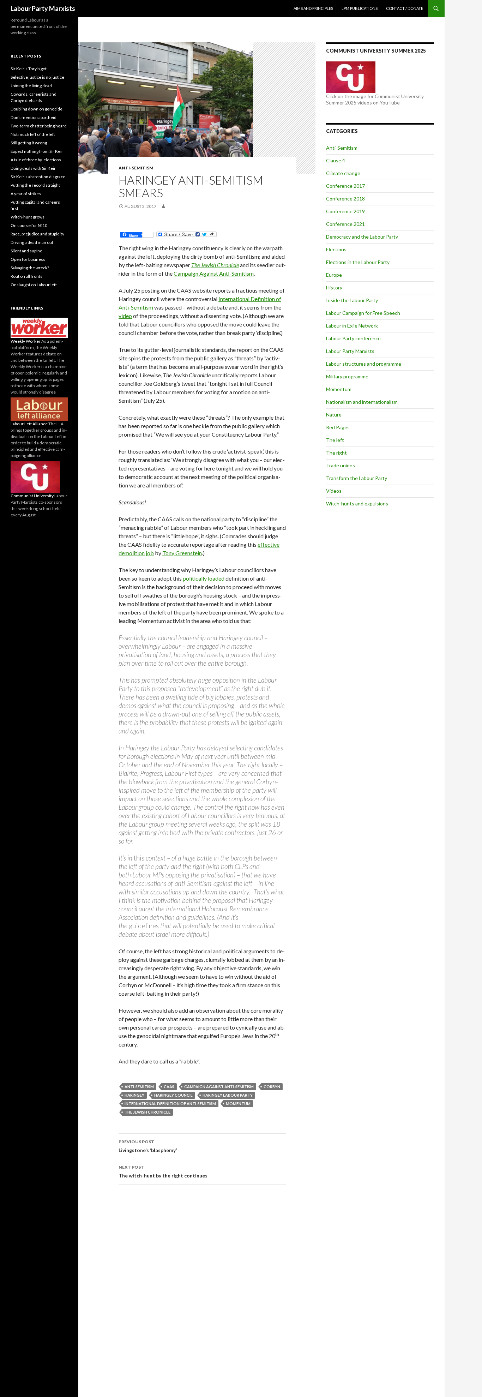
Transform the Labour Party (356, 478)
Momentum (238, 1103)
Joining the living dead (31, 85)
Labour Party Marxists (43, 8)
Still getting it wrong (29, 142)
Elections (336, 249)
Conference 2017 (345, 186)
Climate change (343, 173)
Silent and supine (26, 250)
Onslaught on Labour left (34, 284)
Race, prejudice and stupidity (37, 233)
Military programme (347, 376)
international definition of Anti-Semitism (170, 1103)
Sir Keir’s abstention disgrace (38, 176)
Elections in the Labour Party (358, 262)
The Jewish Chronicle (215, 265)
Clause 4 (335, 160)
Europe (334, 275)
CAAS (169, 1086)
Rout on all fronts (26, 276)
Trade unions (340, 465)
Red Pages (338, 427)
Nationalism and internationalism (362, 402)
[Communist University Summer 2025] (350, 77)
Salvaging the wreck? (30, 267)
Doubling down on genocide (36, 109)
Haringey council (173, 1095)
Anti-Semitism (136, 167)
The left (335, 440)
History (334, 287)
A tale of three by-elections (36, 159)
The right (336, 453)
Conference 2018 (345, 199)
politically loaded (203, 578)
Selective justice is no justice (37, 77)
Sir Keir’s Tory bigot (29, 68)
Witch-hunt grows (27, 217)
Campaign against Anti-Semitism (219, 1086)
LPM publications (360, 8)
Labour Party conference (353, 338)
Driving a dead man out (32, 242)
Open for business (28, 259)
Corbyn (272, 1086)
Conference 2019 (345, 211)
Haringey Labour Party (228, 1095)
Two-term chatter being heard (39, 125)
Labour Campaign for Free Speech (363, 313)
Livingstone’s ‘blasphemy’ (148, 1146)
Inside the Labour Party (352, 300)
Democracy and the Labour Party (362, 237)
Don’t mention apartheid (33, 117)
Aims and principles (313, 8)
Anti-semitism (139, 1086)
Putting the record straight (35, 185)
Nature (334, 415)
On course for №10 (29, 225)
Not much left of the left (33, 134)
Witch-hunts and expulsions (357, 503)
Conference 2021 (345, 224)
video (125, 315)
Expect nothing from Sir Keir (37, 151)
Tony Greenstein (182, 553)
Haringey (134, 1095)
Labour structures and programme (363, 364)
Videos (334, 491)
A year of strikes (26, 193)
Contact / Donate (404, 8)
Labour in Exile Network (352, 326)
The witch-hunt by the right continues (163, 1171)
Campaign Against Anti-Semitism (214, 273)
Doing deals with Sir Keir (33, 168)
